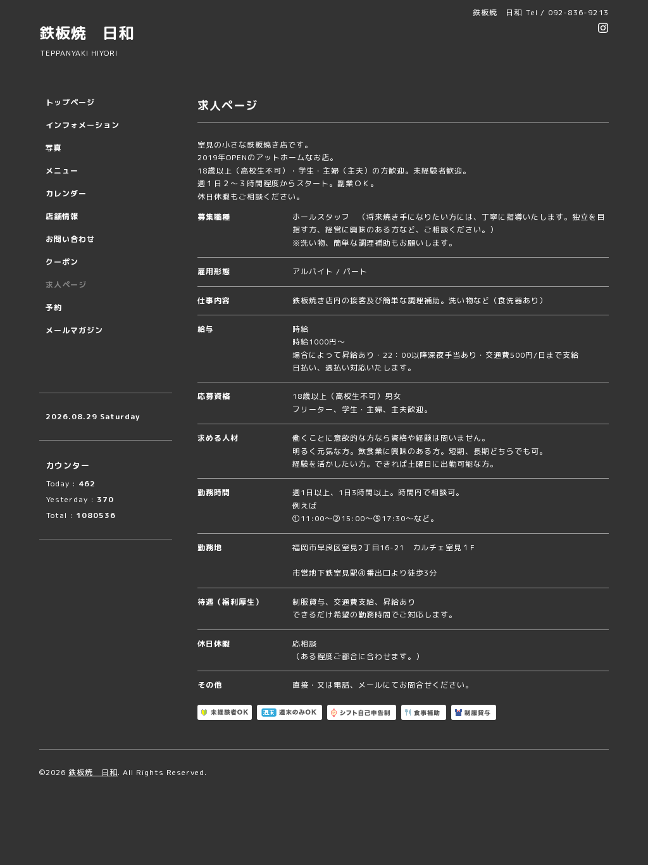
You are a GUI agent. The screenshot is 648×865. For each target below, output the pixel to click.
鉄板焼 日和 (86, 33)
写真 (54, 147)
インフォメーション (83, 125)
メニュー (62, 170)
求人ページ (66, 284)
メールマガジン (74, 330)
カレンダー (66, 193)
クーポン (62, 261)
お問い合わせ (70, 239)
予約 (54, 307)
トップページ (70, 102)
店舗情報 (62, 216)
